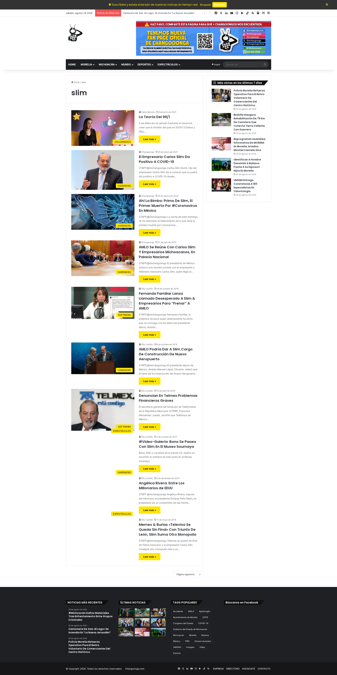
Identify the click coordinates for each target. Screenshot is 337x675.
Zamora (177, 653)
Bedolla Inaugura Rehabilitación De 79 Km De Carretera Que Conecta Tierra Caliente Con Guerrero (249, 122)
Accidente (178, 611)
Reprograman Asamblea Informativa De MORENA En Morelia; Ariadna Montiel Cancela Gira (249, 144)
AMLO (191, 611)
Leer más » (149, 139)
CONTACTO (264, 668)
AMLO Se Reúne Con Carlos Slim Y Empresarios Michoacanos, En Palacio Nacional (167, 252)
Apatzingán (204, 611)
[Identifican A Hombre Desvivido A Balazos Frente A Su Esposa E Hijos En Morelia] (221, 164)
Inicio (76, 82)
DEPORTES (144, 64)
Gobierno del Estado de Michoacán (190, 629)
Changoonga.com (134, 668)
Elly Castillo (147, 288)
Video (202, 647)
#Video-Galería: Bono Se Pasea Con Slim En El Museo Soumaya (167, 444)
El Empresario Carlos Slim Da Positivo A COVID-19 (164, 159)
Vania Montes (148, 112)
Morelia (192, 635)
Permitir (219, 4)
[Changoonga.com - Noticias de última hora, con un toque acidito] (74, 32)
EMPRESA (218, 668)
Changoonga (147, 152)
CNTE (205, 617)
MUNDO (126, 64)
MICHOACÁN (106, 64)
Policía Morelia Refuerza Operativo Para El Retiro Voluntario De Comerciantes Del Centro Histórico (176, 13)
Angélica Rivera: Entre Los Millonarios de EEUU (161, 485)
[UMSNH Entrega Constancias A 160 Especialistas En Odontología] (221, 185)
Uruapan (190, 647)
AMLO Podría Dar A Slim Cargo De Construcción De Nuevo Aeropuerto (166, 354)
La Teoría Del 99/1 (154, 116)
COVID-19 (203, 623)
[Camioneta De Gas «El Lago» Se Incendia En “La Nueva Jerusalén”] (142, 612)
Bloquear (205, 4)
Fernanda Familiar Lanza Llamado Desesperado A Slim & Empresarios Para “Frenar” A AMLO (167, 301)
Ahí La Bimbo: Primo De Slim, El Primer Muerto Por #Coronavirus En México (168, 205)
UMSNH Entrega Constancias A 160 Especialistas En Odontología (245, 185)
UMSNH (177, 647)
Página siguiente (186, 574)
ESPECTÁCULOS (168, 64)
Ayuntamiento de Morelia (185, 617)
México (176, 641)
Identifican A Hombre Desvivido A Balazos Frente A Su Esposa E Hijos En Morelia (247, 165)
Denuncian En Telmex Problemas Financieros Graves (168, 398)
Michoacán (178, 635)
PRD (187, 641)
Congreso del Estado (183, 623)
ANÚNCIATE (248, 668)
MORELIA (86, 64)
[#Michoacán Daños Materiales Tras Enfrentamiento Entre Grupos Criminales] (125, 612)
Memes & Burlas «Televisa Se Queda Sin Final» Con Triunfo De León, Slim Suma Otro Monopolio (167, 529)
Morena (205, 635)
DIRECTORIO (233, 668)
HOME (72, 64)
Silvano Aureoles (202, 641)
